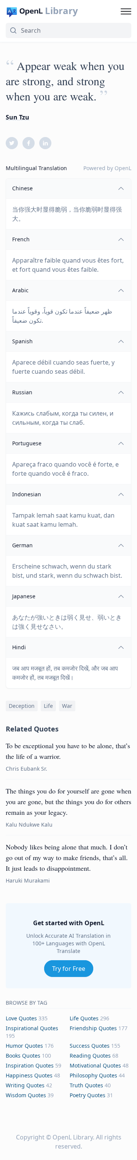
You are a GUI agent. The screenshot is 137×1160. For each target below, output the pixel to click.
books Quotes (23, 1055)
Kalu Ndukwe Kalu (29, 824)
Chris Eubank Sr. (26, 768)
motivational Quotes (95, 1065)
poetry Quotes (87, 1095)
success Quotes (90, 1045)
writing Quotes (25, 1085)
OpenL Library (73, 1137)
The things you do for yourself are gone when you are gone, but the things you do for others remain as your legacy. (68, 801)
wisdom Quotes (26, 1095)
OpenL (123, 168)
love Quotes (21, 1018)
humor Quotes (24, 1045)
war (67, 705)
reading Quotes (90, 1055)
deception (22, 705)
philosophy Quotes (93, 1075)
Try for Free (68, 968)
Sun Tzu (17, 117)
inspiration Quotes (30, 1065)
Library (61, 11)
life (48, 705)
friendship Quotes (93, 1028)
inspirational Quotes (32, 1028)
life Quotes (84, 1018)
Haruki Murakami (28, 880)
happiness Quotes (29, 1075)
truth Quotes (86, 1085)
